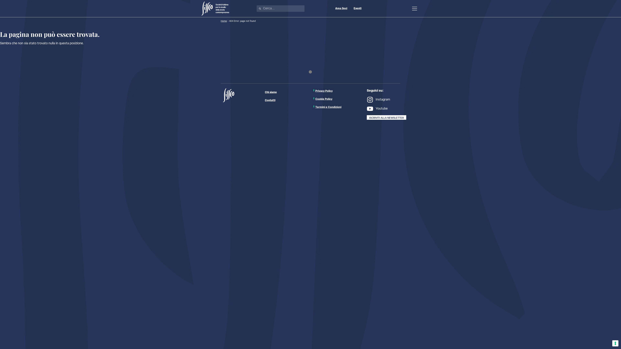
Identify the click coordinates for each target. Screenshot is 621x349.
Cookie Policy (323, 98)
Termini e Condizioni (328, 107)
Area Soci (341, 8)
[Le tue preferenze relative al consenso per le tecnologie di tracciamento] (615, 343)
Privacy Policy (324, 90)
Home (224, 21)
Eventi (357, 8)
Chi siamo (271, 92)
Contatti (270, 100)
